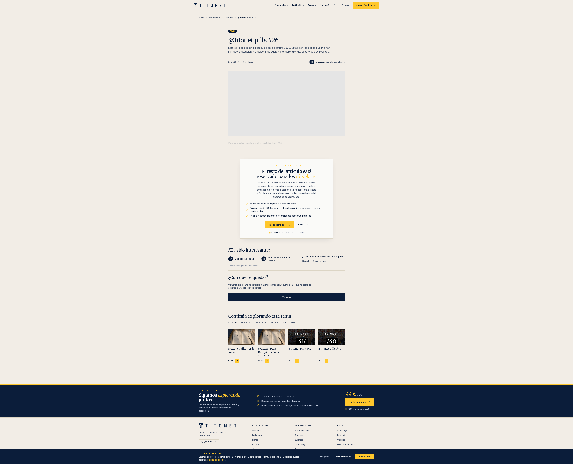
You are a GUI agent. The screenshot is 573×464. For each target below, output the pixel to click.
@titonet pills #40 (329, 348)
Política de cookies (216, 460)
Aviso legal (342, 430)
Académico (214, 17)
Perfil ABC (297, 5)
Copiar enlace (319, 261)
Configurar (323, 456)
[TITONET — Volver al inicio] (211, 5)
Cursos (255, 444)
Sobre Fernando (302, 430)
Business (299, 440)
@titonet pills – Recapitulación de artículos (269, 352)
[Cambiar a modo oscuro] (335, 5)
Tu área (345, 5)
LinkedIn (306, 261)
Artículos (228, 17)
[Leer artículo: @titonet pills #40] (331, 337)
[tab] (232, 323)
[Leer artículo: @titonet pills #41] (301, 337)
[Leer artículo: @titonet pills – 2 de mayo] (241, 337)
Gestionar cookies (346, 444)
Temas (311, 5)
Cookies (341, 440)
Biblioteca (257, 435)
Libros (255, 440)
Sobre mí (324, 5)
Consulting (300, 444)
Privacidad (342, 435)
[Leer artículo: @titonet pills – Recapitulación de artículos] (271, 337)
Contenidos (280, 5)
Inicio (201, 17)
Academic (299, 435)
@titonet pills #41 (299, 348)
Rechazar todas (343, 456)
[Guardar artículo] (311, 62)
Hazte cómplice (364, 5)
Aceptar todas (365, 456)
